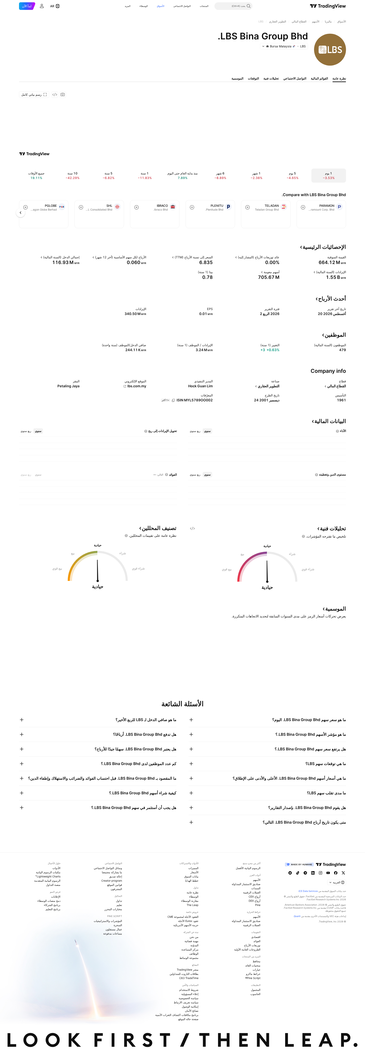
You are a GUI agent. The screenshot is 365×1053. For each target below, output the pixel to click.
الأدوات (56, 868)
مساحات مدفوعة (112, 933)
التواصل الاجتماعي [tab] (294, 78)
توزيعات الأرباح (252, 945)
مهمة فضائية (191, 941)
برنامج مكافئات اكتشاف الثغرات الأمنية (176, 1014)
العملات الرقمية (251, 892)
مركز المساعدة (190, 949)
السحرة (118, 925)
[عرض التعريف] (325, 257)
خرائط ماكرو (253, 973)
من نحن (194, 936)
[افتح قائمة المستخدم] (42, 6)
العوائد (256, 941)
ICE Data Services (308, 891)
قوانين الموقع (114, 884)
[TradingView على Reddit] (290, 873)
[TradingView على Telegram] (305, 873)
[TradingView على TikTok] (297, 873)
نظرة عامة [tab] (339, 78)
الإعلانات (55, 896)
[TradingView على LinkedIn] (313, 873)
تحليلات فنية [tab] (271, 78)
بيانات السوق (191, 876)
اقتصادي (255, 936)
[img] (267, 46)
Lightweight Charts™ (47, 876)
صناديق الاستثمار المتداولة (246, 884)
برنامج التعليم (53, 909)
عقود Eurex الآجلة (188, 921)
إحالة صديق (115, 876)
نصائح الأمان (191, 1010)
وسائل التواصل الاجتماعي (108, 868)
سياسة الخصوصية (188, 998)
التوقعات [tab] (253, 78)
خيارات (256, 969)
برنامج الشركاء (52, 905)
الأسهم (256, 879)
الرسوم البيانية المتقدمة (47, 880)
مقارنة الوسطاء (189, 900)
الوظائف (193, 953)
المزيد (127, 6)
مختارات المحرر (113, 909)
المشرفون (116, 889)
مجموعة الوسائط (188, 957)
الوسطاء (144, 6)
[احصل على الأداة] (55, 94)
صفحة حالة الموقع (188, 1019)
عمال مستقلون (114, 929)
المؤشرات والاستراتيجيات (108, 921)
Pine (257, 905)
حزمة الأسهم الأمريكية (185, 925)
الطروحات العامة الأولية (247, 949)
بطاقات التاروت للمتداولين (184, 973)
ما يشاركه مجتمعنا (112, 872)
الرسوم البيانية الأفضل (248, 868)
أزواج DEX (254, 900)
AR (52, 6)
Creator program (111, 880)
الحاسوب (255, 994)
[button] (197, 6)
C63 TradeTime (188, 978)
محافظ (256, 961)
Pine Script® (252, 978)
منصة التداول (53, 884)
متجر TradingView (187, 969)
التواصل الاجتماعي (182, 6)
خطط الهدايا (191, 880)
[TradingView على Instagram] (320, 873)
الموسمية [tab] (237, 78)
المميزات (193, 868)
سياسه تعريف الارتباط (186, 1002)
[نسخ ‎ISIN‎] (173, 400)
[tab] (207, 431)
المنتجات (204, 6)
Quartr (297, 916)
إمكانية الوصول (190, 1006)
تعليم (119, 905)
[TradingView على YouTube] (328, 873)
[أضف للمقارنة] (303, 207)
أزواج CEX (254, 896)
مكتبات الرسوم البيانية (48, 872)
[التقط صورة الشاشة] (63, 94)
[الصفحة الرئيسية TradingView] (328, 6)
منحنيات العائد (252, 965)
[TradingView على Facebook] (335, 873)
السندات (255, 888)
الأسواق (160, 6)
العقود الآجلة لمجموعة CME (182, 916)
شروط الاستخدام (188, 989)
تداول (119, 900)
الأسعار (194, 872)
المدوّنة (194, 945)
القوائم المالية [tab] (319, 78)
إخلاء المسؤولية (189, 994)
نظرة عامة (192, 892)
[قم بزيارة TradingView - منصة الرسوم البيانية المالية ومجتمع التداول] (34, 154)
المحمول (255, 989)
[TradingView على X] (343, 873)
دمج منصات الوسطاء (48, 900)
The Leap (192, 905)
